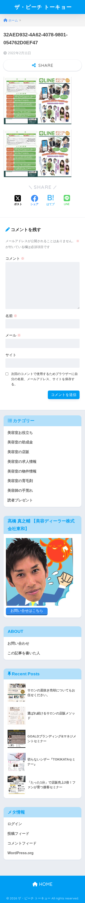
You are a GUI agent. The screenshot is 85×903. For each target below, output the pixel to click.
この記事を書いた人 (23, 653)
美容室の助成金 (20, 442)
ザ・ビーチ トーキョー (43, 7)
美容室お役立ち (20, 433)
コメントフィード (21, 843)
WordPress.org (20, 853)
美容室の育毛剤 (20, 481)
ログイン (14, 824)
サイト (10, 355)
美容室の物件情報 (21, 471)
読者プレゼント (20, 500)
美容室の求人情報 (21, 461)
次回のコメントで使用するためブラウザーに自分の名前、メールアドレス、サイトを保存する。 (44, 379)
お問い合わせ (18, 643)
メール (13, 335)
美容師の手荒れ (20, 490)
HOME (45, 884)
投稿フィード (18, 833)
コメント (14, 258)
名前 (11, 316)
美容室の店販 (18, 452)
